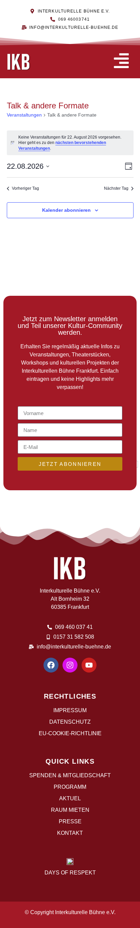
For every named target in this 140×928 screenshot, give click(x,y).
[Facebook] (50, 665)
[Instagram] (70, 665)
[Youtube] (89, 665)
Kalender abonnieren (66, 210)
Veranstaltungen (24, 115)
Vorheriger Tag (25, 188)
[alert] (70, 143)
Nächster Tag (116, 188)
